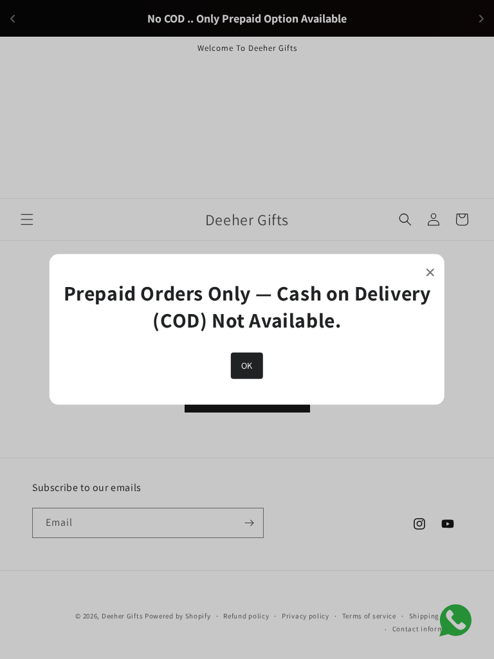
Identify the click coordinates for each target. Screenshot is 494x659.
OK (247, 365)
